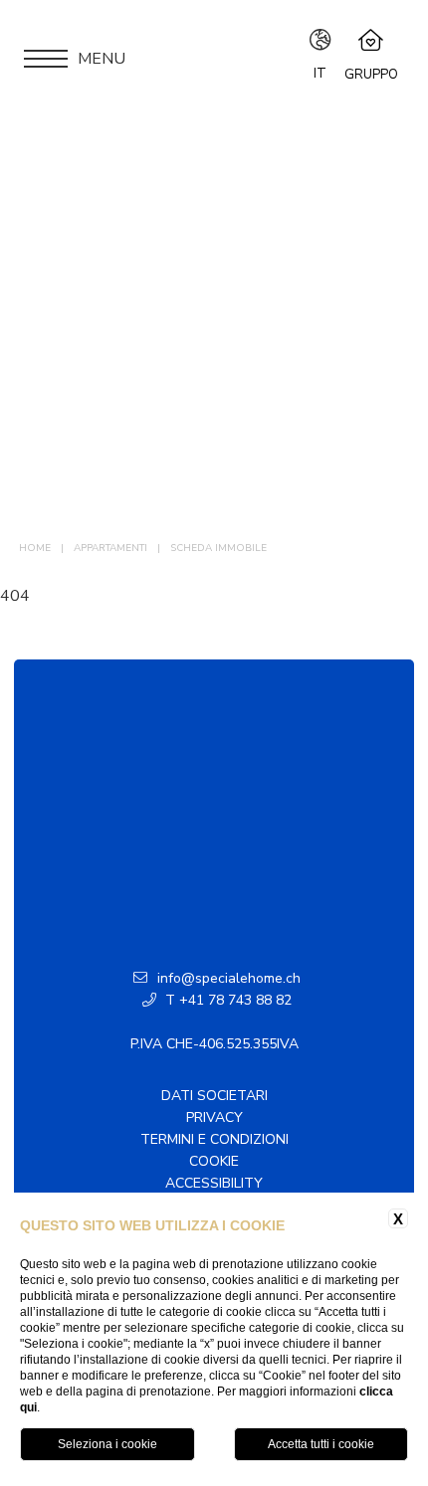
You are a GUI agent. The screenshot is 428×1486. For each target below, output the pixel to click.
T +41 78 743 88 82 (226, 1000)
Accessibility (214, 1183)
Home (35, 548)
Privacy (214, 1117)
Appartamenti (110, 548)
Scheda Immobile (218, 548)
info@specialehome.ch (229, 978)
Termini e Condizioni (214, 1139)
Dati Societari (214, 1095)
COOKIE (214, 1161)
